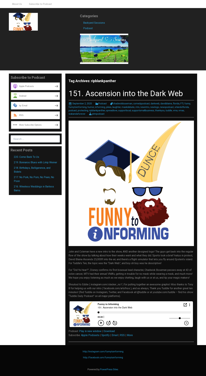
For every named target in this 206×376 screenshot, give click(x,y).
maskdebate (128, 107)
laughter (116, 107)
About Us (17, 4)
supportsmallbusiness (143, 110)
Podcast (88, 28)
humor (91, 107)
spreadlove (111, 110)
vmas (181, 110)
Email (115, 335)
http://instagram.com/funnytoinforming (103, 351)
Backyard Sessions (94, 22)
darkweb (155, 103)
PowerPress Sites (109, 369)
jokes (108, 107)
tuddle (169, 110)
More (130, 335)
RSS (122, 335)
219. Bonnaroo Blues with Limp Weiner (35, 162)
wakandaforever (77, 114)
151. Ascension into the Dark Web (126, 93)
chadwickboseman (122, 103)
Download (109, 331)
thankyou (160, 110)
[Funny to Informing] (23, 21)
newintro (144, 107)
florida (176, 103)
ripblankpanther (97, 110)
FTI (181, 103)
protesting (83, 110)
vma (175, 110)
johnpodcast (98, 114)
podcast (73, 110)
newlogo (154, 107)
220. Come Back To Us (26, 156)
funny (187, 103)
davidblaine (166, 103)
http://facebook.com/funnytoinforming (103, 357)
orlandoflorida (182, 107)
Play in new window (90, 331)
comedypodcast (141, 103)
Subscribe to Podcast (40, 4)
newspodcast (167, 107)
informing (100, 107)
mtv (137, 107)
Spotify (105, 335)
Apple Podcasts (90, 335)
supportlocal (124, 110)
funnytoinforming (78, 107)
